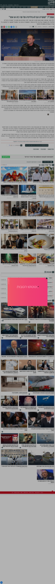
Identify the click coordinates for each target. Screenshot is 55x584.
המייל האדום (5, 5)
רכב (17, 7)
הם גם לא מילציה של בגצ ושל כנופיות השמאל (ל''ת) (40, 285)
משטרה (43, 9)
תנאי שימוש (26, 507)
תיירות (13, 7)
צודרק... (50, 294)
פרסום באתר (37, 507)
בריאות (24, 7)
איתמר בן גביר (43, 149)
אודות (42, 507)
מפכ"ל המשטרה (51, 149)
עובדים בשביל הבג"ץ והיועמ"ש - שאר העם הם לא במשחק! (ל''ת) (38, 299)
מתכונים (2, 7)
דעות (20, 7)
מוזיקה (28, 7)
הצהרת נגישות (16, 507)
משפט (51, 9)
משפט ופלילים (34, 7)
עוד (12, 507)
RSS (21, 507)
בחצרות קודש (47, 7)
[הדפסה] (6, 27)
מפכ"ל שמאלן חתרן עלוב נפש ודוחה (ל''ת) (43, 290)
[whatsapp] (9, 27)
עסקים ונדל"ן (8, 7)
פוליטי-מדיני (41, 7)
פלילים (47, 9)
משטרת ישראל (36, 149)
